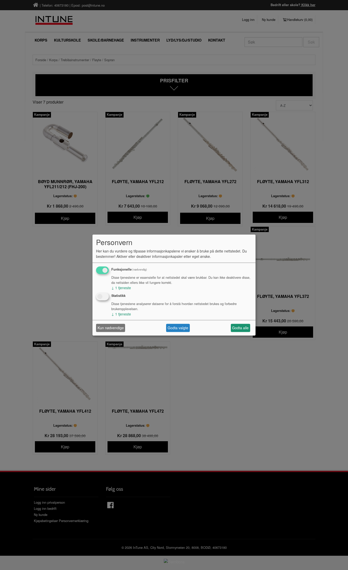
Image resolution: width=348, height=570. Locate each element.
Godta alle (240, 327)
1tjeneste (121, 287)
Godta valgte (178, 327)
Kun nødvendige (111, 327)
